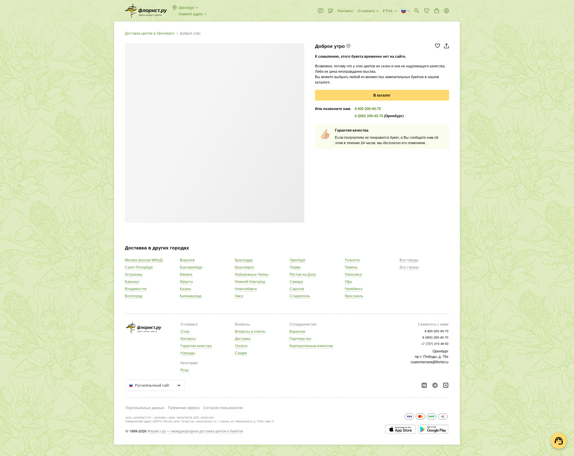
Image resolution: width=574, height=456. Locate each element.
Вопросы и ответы (250, 331)
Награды (187, 352)
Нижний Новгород (250, 281)
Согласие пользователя (223, 407)
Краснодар (244, 259)
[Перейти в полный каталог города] (146, 10)
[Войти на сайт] (446, 10)
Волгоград (133, 295)
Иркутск (186, 281)
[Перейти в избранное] (426, 10)
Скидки (241, 352)
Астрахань (133, 274)
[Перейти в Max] (445, 385)
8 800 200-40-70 (368, 108)
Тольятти (352, 259)
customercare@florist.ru (429, 361)
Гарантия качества (196, 345)
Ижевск (186, 274)
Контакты (188, 338)
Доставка (242, 338)
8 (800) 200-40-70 (369, 115)
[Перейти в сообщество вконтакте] (424, 385)
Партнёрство (300, 338)
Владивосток (135, 288)
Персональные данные (145, 407)
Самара (296, 281)
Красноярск (244, 267)
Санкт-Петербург (139, 267)
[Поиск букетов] (416, 10)
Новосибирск (246, 288)
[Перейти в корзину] (436, 10)
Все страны (409, 267)
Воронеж (187, 259)
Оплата (241, 345)
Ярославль (354, 295)
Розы (184, 369)
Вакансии (297, 331)
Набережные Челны (252, 274)
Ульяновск (353, 274)
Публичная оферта (184, 407)
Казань (185, 288)
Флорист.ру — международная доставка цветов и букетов (195, 431)
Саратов (297, 288)
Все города (409, 259)
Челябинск (353, 288)
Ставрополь (300, 295)
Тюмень (351, 267)
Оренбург (298, 259)
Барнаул (132, 281)
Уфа (348, 281)
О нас (185, 331)
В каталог (382, 95)
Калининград (190, 295)
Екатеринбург (191, 267)
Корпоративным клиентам (311, 345)
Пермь (295, 267)
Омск (239, 295)
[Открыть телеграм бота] (434, 385)
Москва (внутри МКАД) (144, 259)
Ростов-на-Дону (303, 274)
